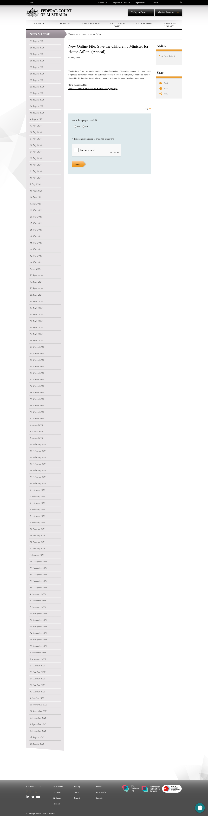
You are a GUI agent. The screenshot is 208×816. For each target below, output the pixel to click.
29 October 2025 (37, 665)
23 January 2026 (37, 535)
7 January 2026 (37, 555)
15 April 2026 (36, 314)
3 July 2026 (35, 184)
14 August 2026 (37, 99)
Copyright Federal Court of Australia (41, 813)
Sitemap (99, 786)
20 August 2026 (37, 93)
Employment (139, 2)
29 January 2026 (37, 529)
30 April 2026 (36, 275)
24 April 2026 (36, 294)
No (86, 126)
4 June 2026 (35, 203)
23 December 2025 (38, 561)
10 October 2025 (37, 691)
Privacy (77, 786)
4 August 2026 (36, 119)
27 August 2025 (37, 737)
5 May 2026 (35, 268)
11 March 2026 (37, 405)
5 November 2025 (38, 659)
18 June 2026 (36, 190)
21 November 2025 (38, 639)
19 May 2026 (36, 236)
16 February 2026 (38, 483)
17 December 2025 (38, 574)
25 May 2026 (36, 223)
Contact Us (102, 2)
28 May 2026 (36, 210)
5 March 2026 (36, 424)
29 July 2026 (36, 132)
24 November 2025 (38, 626)
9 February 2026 (37, 489)
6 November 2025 (38, 652)
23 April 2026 (36, 307)
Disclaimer (57, 797)
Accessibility (58, 786)
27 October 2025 (37, 678)
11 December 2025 (38, 587)
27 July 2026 (36, 151)
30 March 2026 (37, 346)
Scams (76, 792)
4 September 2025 (38, 730)
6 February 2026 (37, 509)
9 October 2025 (37, 698)
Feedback (56, 803)
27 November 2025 (38, 613)
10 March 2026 (37, 411)
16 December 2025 (38, 581)
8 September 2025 (38, 717)
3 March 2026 (36, 431)
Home (32, 2)
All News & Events (168, 55)
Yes (78, 126)
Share (166, 93)
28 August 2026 (37, 41)
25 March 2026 (37, 359)
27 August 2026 (37, 54)
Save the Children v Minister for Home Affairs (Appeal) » (92, 88)
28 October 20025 (38, 672)
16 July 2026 (36, 164)
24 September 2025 (38, 704)
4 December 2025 (38, 594)
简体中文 (32, 791)
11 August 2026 (37, 112)
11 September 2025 (38, 711)
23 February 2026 (38, 463)
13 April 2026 (36, 333)
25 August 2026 (37, 60)
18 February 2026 (38, 476)
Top (146, 109)
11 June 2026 (36, 197)
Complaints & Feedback (121, 2)
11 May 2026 (36, 262)
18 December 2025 (38, 568)
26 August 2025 (37, 743)
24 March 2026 (37, 366)
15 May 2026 (36, 242)
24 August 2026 (37, 86)
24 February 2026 (38, 457)
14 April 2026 (36, 327)
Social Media (101, 792)
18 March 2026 (37, 392)
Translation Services (33, 786)
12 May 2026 (36, 255)
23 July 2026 (36, 158)
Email (166, 83)
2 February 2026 (37, 515)
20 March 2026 (37, 372)
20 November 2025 (38, 646)
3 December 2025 (38, 600)
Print (166, 88)
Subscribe (99, 797)
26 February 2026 (38, 444)
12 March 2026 (37, 398)
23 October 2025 (37, 685)
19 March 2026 (37, 379)
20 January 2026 (37, 548)
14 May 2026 (36, 249)
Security (77, 797)
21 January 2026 (37, 542)
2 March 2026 (36, 437)
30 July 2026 (36, 125)
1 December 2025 (38, 607)
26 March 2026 (37, 353)
